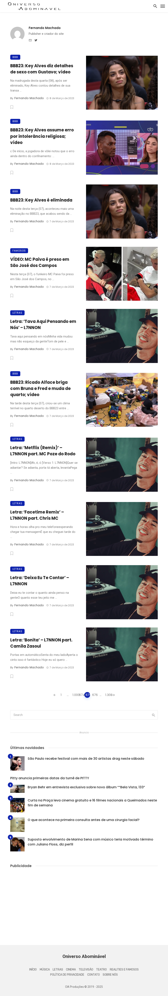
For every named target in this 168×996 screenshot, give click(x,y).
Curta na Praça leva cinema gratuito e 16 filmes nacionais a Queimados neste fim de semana (92, 803)
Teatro (101, 969)
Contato (93, 974)
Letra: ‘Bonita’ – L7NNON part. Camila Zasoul (41, 643)
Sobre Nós (110, 974)
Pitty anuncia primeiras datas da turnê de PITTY (49, 778)
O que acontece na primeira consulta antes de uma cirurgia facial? (84, 819)
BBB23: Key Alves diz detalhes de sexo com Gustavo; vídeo (41, 69)
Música (45, 969)
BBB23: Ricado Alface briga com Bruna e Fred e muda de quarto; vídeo (40, 388)
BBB (15, 57)
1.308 (107, 695)
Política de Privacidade (67, 974)
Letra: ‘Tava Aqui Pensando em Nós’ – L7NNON (43, 324)
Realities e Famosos (124, 969)
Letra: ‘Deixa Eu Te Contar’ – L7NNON (39, 581)
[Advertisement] (84, 903)
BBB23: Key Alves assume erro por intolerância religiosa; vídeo (42, 136)
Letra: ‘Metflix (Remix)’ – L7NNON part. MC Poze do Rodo (42, 451)
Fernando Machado (45, 28)
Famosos (19, 250)
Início (33, 969)
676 (94, 695)
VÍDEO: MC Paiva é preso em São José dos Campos (39, 262)
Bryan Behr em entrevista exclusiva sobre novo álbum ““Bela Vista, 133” (86, 787)
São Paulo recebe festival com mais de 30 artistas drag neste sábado (86, 758)
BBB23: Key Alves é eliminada (41, 200)
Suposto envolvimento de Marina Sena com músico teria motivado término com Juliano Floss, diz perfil (90, 842)
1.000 (75, 695)
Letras (17, 312)
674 (81, 695)
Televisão (86, 969)
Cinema (71, 969)
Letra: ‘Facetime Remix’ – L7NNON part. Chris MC (37, 515)
